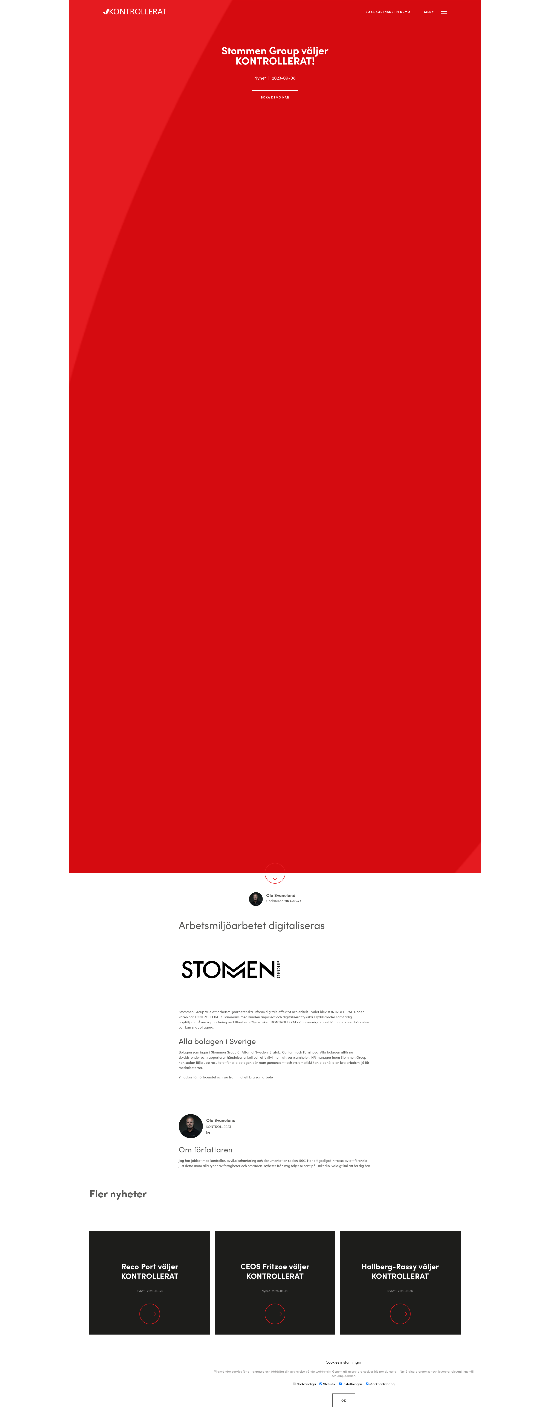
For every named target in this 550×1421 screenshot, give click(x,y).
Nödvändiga (306, 1384)
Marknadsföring (381, 1384)
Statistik (328, 1384)
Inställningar (352, 1384)
